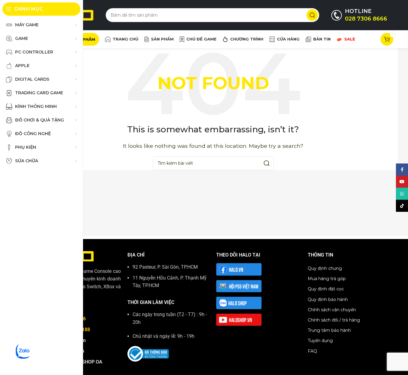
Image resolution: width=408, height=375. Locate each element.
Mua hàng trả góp (327, 278)
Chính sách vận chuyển (332, 309)
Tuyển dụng (320, 340)
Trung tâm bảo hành (329, 330)
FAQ (312, 351)
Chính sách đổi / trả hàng (334, 320)
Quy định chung (325, 268)
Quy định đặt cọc (326, 289)
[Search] (312, 15)
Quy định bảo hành (328, 299)
